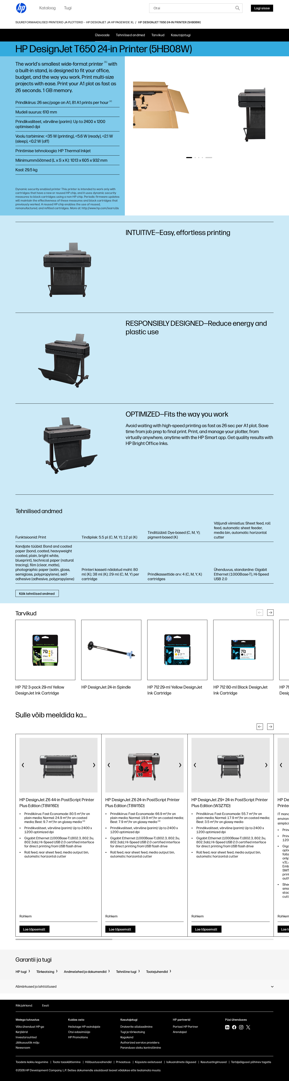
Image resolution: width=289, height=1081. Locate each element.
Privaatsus (123, 1062)
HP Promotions (78, 1037)
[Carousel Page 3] (205, 158)
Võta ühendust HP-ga (30, 1027)
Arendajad (180, 1032)
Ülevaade (102, 35)
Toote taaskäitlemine (67, 1062)
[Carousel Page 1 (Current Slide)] (192, 158)
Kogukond (126, 1037)
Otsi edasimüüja (79, 1032)
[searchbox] (191, 8)
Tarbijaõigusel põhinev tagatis (251, 1062)
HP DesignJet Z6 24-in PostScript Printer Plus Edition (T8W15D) (142, 802)
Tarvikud (158, 35)
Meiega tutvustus (27, 1020)
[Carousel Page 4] (208, 158)
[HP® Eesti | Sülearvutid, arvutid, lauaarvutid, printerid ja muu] (21, 8)
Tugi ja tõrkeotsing (132, 1032)
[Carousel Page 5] (212, 158)
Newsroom (23, 1047)
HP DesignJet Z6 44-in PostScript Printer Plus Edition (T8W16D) (56, 802)
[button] (136, 107)
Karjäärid (22, 1032)
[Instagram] (241, 1027)
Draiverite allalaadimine (136, 1027)
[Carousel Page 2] (201, 158)
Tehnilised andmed (130, 35)
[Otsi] (237, 8)
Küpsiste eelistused (148, 1062)
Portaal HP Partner (185, 1027)
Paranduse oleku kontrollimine (140, 1047)
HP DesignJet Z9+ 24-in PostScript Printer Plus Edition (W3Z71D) (229, 802)
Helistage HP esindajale (84, 1027)
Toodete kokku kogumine (32, 1062)
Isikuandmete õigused (181, 1062)
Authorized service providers (140, 1042)
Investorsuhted (26, 1037)
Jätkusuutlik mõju (27, 1042)
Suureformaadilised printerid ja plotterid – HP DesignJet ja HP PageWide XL (74, 22)
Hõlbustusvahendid (98, 1062)
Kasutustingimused (214, 1062)
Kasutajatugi (181, 35)
